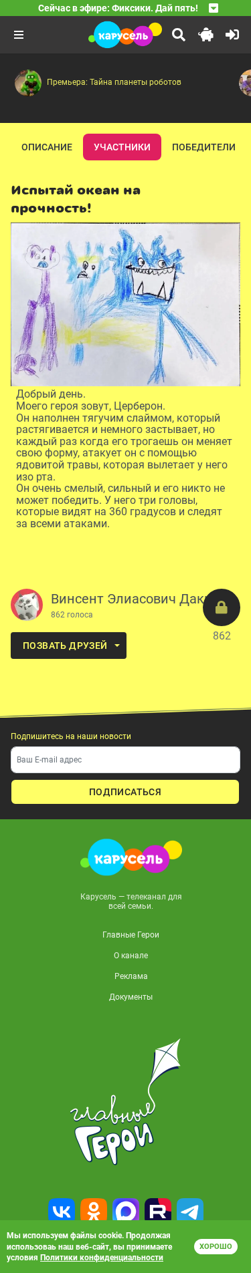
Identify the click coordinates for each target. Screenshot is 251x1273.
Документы (131, 997)
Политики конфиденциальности (101, 1257)
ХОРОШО (215, 1246)
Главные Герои (130, 935)
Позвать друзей (65, 645)
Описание (46, 147)
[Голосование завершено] (221, 607)
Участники (122, 147)
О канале (131, 955)
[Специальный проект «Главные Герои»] (125, 1102)
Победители (204, 147)
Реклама (131, 976)
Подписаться (125, 792)
